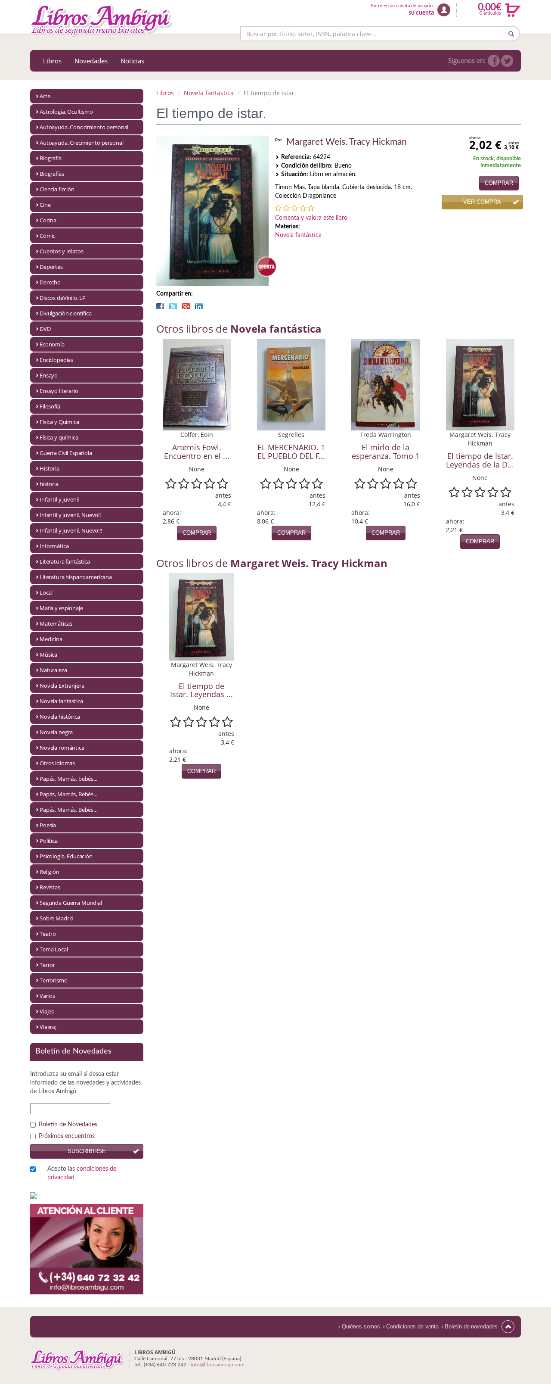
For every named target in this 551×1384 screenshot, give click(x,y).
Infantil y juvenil (59, 499)
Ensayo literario (59, 391)
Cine (45, 205)
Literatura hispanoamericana (76, 577)
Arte (45, 96)
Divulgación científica (66, 313)
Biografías (52, 174)
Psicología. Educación (66, 856)
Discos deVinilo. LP (63, 298)
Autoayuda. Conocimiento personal (84, 127)
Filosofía (50, 406)
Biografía (51, 158)
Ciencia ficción (57, 189)
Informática (54, 546)
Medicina (51, 639)
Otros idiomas (57, 763)
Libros (52, 60)
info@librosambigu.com (218, 1364)
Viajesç (48, 1027)
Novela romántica (62, 747)
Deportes (51, 267)
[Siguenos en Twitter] (507, 61)
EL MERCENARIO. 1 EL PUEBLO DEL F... (291, 451)
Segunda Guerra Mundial (71, 903)
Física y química (59, 437)
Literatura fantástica (65, 561)
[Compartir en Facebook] (160, 306)
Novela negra (56, 732)
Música (48, 654)
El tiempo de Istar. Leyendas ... (201, 690)
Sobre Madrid (57, 918)
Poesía (48, 825)
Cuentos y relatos (61, 251)
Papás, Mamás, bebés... (68, 778)
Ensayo (49, 375)
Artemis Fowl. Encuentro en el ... (196, 451)
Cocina (48, 220)
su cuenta (421, 13)
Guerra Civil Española (66, 453)
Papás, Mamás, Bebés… (69, 810)
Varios (47, 996)
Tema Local (54, 949)
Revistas (50, 887)
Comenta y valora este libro (311, 218)
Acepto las (81, 1173)
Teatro (48, 934)
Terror (47, 965)
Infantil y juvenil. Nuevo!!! (71, 530)
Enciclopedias (56, 360)
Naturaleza (53, 670)
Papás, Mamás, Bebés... (68, 794)
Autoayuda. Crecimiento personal (81, 143)
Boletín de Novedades (68, 1125)
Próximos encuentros (67, 1136)
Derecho (50, 282)
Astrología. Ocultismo (66, 111)
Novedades (91, 60)
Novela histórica (60, 716)
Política (49, 841)
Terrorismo (54, 980)
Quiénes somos (361, 1326)
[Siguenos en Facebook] (494, 61)
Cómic (47, 236)
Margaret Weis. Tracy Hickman (346, 142)
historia (49, 484)
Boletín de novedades (471, 1326)
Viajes (47, 1011)
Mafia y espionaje (61, 608)
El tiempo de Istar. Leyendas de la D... (480, 460)
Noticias (132, 60)
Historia (49, 468)
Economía (52, 344)
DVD (45, 329)
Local (46, 592)
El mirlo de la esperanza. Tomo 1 (386, 451)
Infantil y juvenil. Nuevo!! (70, 515)
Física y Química (59, 422)
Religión (49, 872)
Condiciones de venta (412, 1326)
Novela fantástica (61, 701)
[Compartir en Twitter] (173, 306)
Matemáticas (56, 623)
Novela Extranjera (62, 685)
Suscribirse (87, 1151)
